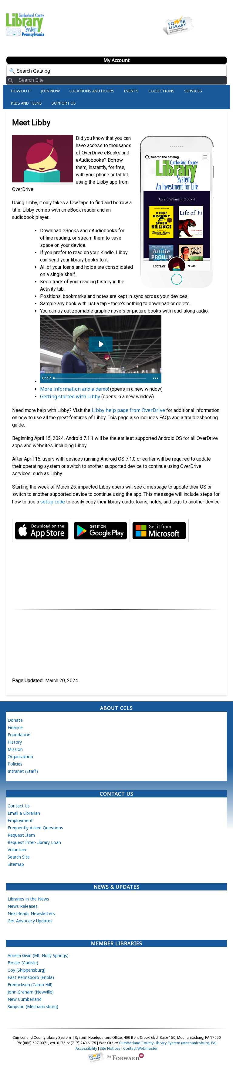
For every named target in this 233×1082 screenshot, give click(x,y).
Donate (15, 720)
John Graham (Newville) (31, 992)
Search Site (19, 857)
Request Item (21, 835)
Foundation (19, 735)
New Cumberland (25, 999)
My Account (116, 60)
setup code (52, 501)
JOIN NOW (50, 91)
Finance (15, 727)
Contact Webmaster (140, 1048)
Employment (20, 820)
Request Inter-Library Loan (34, 842)
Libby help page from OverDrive (128, 410)
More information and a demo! (74, 388)
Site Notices (110, 1048)
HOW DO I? (21, 91)
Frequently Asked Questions (35, 828)
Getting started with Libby (70, 396)
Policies (15, 764)
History (15, 742)
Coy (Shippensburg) (27, 970)
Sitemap (16, 864)
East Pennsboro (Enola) (31, 977)
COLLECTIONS (161, 91)
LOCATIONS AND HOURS (91, 91)
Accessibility (86, 1048)
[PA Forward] (126, 1057)
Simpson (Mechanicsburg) (33, 1006)
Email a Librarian (24, 813)
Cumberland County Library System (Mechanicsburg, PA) (167, 1043)
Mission (15, 749)
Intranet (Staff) (23, 771)
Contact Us (19, 806)
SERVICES (193, 91)
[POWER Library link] (96, 1057)
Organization (20, 756)
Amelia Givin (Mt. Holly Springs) (38, 955)
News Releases (23, 906)
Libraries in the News (28, 899)
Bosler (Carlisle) (23, 963)
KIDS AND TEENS (26, 103)
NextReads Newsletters (31, 913)
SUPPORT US (64, 103)
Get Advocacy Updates (30, 921)
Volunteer (17, 849)
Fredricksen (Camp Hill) (30, 984)
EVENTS (131, 91)
